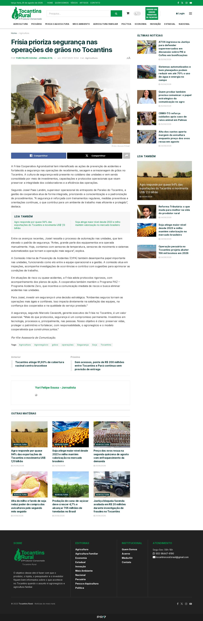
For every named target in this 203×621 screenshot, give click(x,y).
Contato (126, 562)
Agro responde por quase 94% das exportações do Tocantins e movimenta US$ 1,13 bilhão (39, 225)
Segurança (83, 345)
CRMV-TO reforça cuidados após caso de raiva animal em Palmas (173, 116)
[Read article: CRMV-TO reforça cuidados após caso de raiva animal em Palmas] (146, 118)
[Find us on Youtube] (191, 3)
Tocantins (106, 345)
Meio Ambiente (81, 24)
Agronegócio (41, 345)
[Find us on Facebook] (178, 3)
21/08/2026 (100, 466)
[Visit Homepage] (26, 13)
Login (181, 13)
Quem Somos (129, 549)
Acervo (126, 553)
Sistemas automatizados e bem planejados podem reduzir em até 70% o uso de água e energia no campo (175, 73)
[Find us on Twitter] (182, 3)
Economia (141, 24)
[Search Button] (116, 13)
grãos (55, 345)
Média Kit (127, 558)
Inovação (155, 24)
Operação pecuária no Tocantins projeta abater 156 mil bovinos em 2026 (174, 250)
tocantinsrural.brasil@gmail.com (172, 557)
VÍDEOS (74, 3)
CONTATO (95, 3)
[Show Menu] (190, 13)
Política (126, 24)
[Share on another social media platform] (126, 156)
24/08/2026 (18, 466)
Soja (94, 345)
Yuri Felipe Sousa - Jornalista (34, 58)
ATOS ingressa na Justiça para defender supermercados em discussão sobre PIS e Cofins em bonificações (174, 48)
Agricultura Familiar (105, 24)
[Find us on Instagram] (186, 3)
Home (14, 33)
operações (68, 345)
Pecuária (36, 24)
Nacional (184, 24)
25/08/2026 (165, 59)
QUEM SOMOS (62, 3)
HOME (50, 3)
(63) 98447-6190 (164, 553)
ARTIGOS (84, 3)
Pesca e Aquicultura (57, 24)
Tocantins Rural (26, 603)
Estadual (169, 24)
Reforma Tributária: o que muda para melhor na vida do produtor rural (174, 210)
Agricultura (20, 24)
